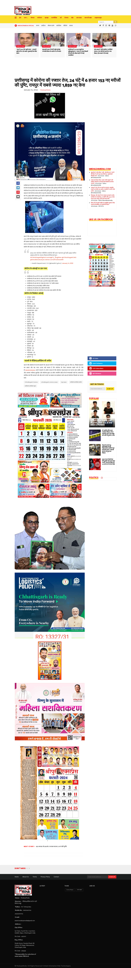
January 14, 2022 (67, 263)
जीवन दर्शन (51, 26)
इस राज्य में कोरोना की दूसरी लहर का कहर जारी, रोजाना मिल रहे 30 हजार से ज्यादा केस (108, 461)
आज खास (79, 17)
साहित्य (43, 26)
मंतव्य (71, 26)
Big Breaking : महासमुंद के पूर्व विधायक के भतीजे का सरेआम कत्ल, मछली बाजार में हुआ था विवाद (108, 449)
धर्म (61, 17)
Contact (56, 877)
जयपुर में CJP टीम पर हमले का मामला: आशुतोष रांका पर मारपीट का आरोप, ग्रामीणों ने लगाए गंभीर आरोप (103, 189)
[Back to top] (126, 963)
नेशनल (32, 17)
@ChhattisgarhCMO (69, 257)
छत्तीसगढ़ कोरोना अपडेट (76, 382)
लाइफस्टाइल (98, 17)
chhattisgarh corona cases (49, 382)
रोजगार (66, 17)
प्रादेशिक (58, 26)
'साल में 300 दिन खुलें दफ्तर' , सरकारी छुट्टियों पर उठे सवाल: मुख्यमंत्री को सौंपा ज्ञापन (26, 51)
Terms (35, 877)
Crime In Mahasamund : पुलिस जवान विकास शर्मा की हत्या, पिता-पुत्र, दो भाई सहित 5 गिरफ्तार (101, 422)
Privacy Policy (45, 877)
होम (20, 17)
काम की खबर (88, 17)
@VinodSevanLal (36, 260)
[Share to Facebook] (18, 183)
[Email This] (18, 196)
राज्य (25, 17)
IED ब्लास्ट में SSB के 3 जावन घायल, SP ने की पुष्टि (51, 846)
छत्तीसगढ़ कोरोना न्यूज (30, 386)
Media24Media (45, 90)
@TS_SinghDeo (56, 257)
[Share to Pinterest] (18, 192)
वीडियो (65, 26)
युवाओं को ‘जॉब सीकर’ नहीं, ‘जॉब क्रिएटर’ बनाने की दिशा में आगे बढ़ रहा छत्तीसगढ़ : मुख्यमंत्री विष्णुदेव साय (102, 174)
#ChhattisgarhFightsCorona (40, 257)
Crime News (69, 890)
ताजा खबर (79, 890)
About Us (25, 877)
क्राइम (46, 17)
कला (37, 26)
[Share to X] (18, 187)
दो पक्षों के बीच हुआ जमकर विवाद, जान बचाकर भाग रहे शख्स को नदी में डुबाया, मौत (108, 433)
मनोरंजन (39, 17)
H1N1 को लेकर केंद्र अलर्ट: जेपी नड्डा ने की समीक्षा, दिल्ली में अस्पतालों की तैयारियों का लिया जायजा (102, 182)
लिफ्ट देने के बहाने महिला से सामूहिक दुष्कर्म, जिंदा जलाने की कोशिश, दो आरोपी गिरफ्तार (103, 204)
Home (17, 877)
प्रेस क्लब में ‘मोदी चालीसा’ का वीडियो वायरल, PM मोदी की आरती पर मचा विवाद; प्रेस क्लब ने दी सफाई (103, 51)
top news (63, 382)
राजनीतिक (54, 17)
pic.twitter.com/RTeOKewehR (52, 260)
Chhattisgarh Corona (31, 382)
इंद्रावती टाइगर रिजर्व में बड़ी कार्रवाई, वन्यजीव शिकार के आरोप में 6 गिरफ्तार (51, 50)
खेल (72, 17)
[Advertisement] (100, 323)
